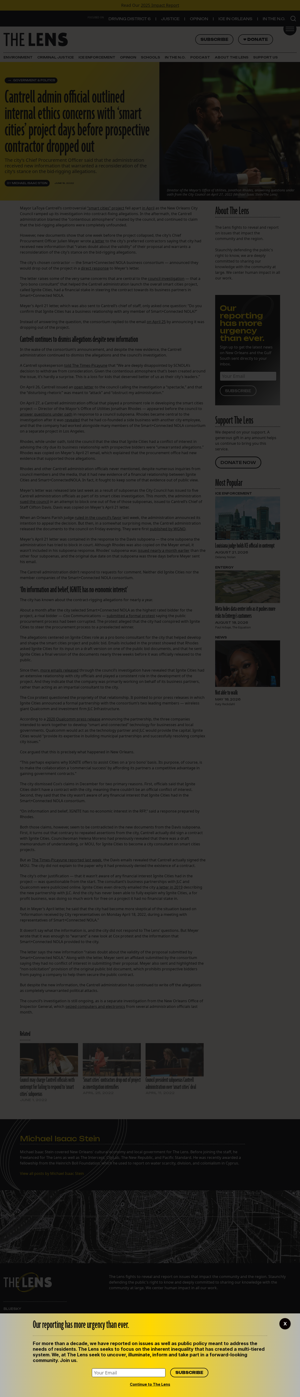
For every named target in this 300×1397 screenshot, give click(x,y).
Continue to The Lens (150, 1384)
